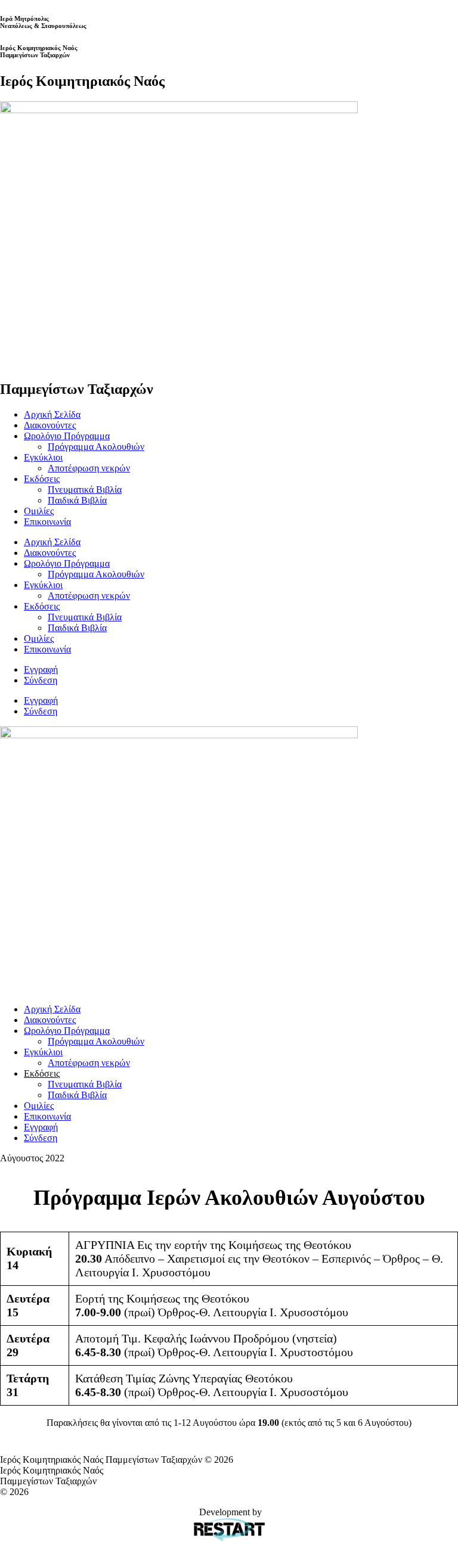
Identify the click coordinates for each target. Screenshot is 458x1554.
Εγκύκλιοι (43, 457)
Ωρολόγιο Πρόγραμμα (67, 436)
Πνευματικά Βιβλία (85, 489)
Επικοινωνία (47, 522)
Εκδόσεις (42, 479)
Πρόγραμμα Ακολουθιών (96, 447)
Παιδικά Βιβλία (77, 500)
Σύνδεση (40, 680)
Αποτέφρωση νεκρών (89, 468)
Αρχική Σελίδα (52, 414)
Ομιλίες (39, 511)
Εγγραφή (41, 669)
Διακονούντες (50, 425)
